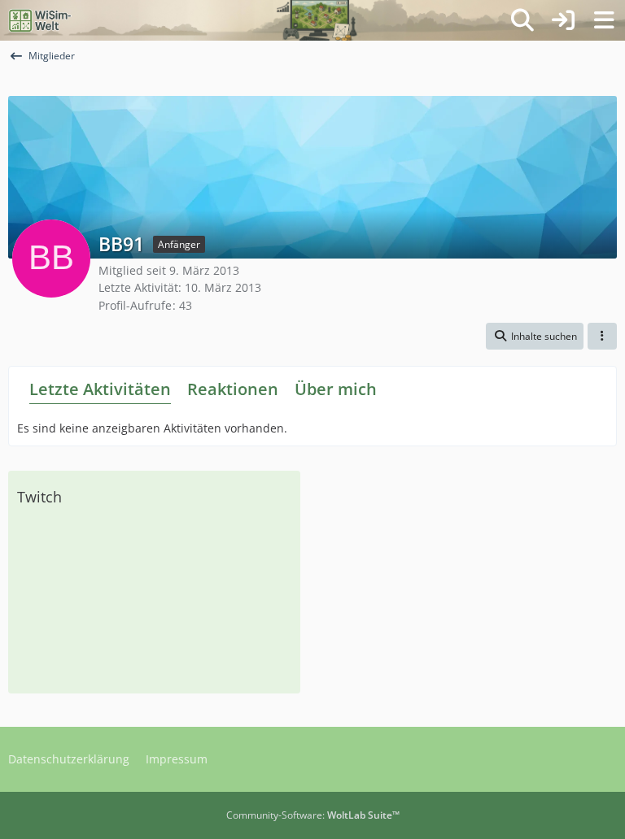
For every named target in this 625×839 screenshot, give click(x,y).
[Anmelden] (563, 20)
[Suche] (522, 20)
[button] (534, 336)
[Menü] (604, 20)
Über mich (336, 389)
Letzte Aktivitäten (100, 389)
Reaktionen (232, 389)
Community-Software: (313, 815)
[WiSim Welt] (40, 20)
